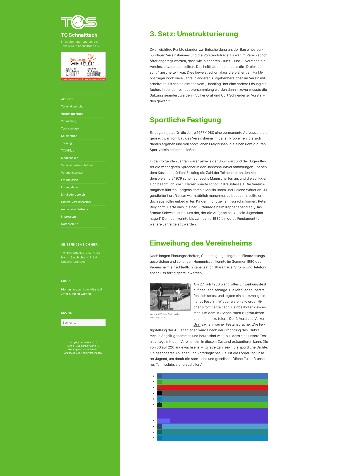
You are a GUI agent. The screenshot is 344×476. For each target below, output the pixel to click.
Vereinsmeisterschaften (77, 165)
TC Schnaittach (79, 35)
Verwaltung (68, 121)
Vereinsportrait (72, 114)
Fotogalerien (69, 180)
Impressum (68, 216)
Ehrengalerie (69, 187)
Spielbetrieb (69, 136)
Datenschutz (69, 224)
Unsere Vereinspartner (76, 202)
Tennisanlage (70, 128)
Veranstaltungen (72, 172)
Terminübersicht (72, 106)
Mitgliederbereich (73, 194)
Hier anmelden (71, 289)
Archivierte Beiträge (74, 209)
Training (66, 143)
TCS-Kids (67, 150)
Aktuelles (67, 99)
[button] (159, 376)
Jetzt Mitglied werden (76, 293)
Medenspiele (69, 158)
